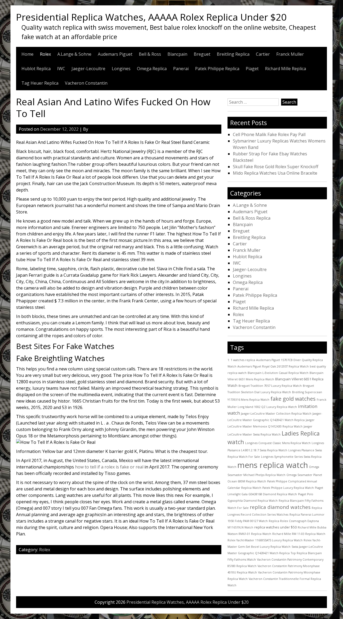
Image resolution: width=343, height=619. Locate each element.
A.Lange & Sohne (74, 54)
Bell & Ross (150, 54)
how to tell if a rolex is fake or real (109, 467)
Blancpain (177, 54)
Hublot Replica (36, 69)
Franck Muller (290, 54)
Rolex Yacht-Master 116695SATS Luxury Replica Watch (265, 540)
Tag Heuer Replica (39, 83)
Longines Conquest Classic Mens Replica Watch (278, 443)
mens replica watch (272, 465)
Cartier (263, 54)
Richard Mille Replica (285, 69)
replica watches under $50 (275, 527)
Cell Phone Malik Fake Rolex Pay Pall (269, 134)
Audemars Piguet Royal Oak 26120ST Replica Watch (273, 366)
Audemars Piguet (115, 54)
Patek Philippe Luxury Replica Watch (288, 488)
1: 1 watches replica (241, 360)
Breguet (202, 54)
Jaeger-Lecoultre (88, 69)
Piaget (252, 69)
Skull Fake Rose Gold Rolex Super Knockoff (275, 167)
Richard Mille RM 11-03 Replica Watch (298, 534)
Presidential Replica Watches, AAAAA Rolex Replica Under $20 (151, 16)
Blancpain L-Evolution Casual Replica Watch (278, 373)
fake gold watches (293, 398)
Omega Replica (152, 69)
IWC (61, 69)
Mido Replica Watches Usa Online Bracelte (275, 173)
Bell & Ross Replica (251, 218)
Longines (121, 69)
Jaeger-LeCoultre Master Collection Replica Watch (276, 413)
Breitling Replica (233, 54)
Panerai (181, 69)
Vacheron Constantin (86, 83)
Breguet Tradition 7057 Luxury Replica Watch (270, 386)
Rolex (45, 54)
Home (27, 54)
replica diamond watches (280, 507)
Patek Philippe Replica (217, 69)
